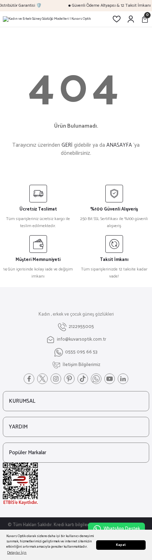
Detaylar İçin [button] (17, 553)
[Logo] (47, 19)
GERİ (67, 145)
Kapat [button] (121, 545)
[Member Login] (131, 19)
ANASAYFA (119, 145)
